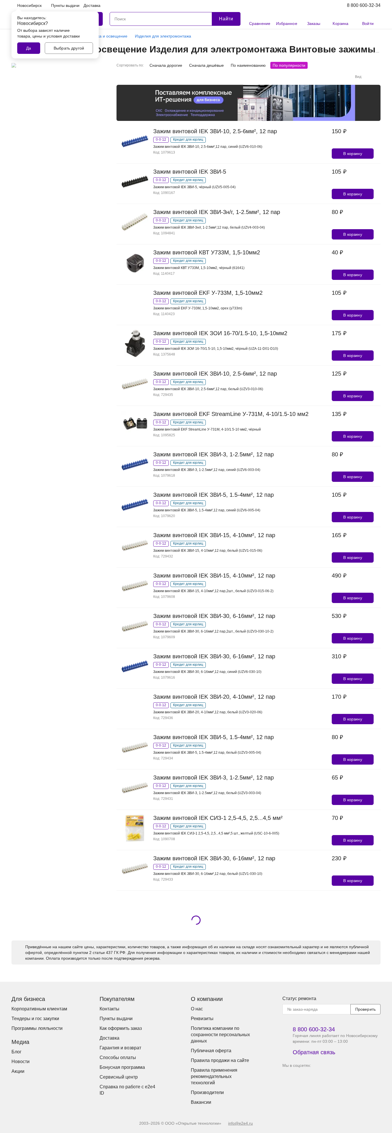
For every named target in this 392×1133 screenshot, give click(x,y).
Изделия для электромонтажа (163, 36)
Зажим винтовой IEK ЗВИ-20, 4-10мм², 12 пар (214, 697)
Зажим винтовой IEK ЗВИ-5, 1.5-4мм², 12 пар (213, 495)
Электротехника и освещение (99, 36)
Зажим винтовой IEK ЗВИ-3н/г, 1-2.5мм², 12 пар (216, 212)
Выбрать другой (69, 48)
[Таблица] (377, 76)
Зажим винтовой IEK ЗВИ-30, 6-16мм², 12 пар (214, 616)
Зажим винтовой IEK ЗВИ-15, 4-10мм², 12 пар (214, 535)
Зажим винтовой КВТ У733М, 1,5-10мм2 (206, 252)
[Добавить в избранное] (377, 141)
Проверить (365, 1009)
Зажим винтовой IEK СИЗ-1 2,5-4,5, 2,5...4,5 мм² (218, 818)
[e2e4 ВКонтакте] (288, 1077)
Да (28, 48)
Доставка (92, 5)
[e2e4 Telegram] (304, 1077)
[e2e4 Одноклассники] (320, 1077)
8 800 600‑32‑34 (364, 5)
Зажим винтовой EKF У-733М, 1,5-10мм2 (208, 293)
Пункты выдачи (65, 5)
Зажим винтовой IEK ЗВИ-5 (189, 171)
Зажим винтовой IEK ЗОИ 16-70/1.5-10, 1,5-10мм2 (220, 333)
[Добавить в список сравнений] (377, 131)
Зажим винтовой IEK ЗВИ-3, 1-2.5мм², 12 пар (213, 454)
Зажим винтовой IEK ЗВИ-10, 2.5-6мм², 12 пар (215, 131)
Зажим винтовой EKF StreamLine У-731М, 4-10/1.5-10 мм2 (230, 414)
